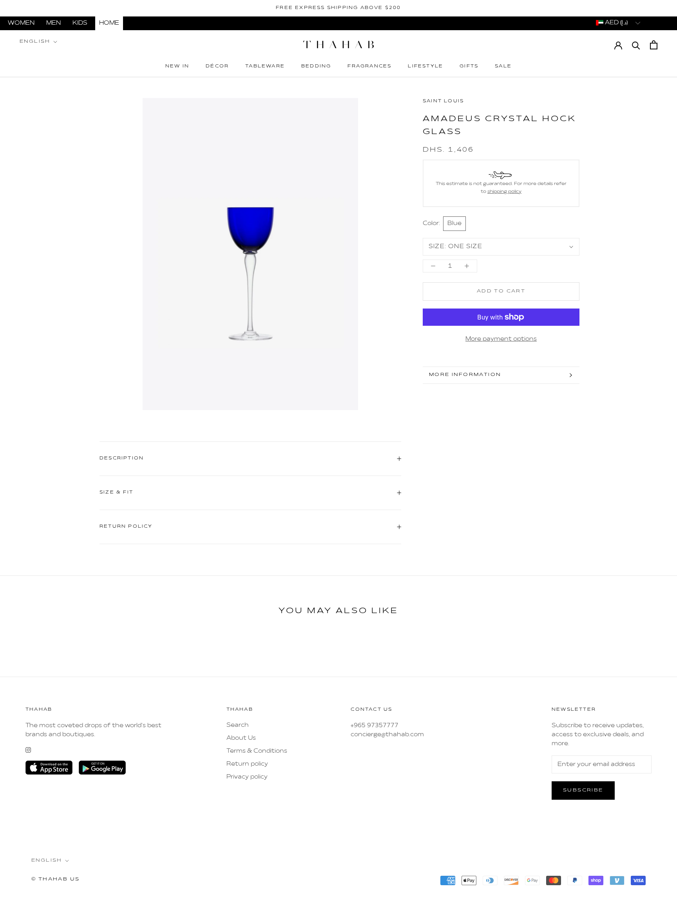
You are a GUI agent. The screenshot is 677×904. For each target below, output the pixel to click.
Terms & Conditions (256, 751)
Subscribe (583, 790)
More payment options (501, 339)
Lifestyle (425, 66)
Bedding (316, 66)
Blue (454, 223)
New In (177, 66)
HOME (109, 23)
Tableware (265, 66)
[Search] (636, 45)
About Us (241, 738)
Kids (79, 23)
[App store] (48, 768)
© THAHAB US (55, 879)
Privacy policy (247, 777)
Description (122, 458)
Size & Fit (116, 492)
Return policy (247, 764)
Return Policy (126, 527)
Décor (217, 66)
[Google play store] (102, 768)
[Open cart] (653, 44)
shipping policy (504, 191)
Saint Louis (443, 101)
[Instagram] (28, 750)
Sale (503, 66)
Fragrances (369, 66)
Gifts (469, 66)
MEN (53, 23)
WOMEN (21, 23)
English (35, 41)
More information (465, 374)
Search (237, 725)
